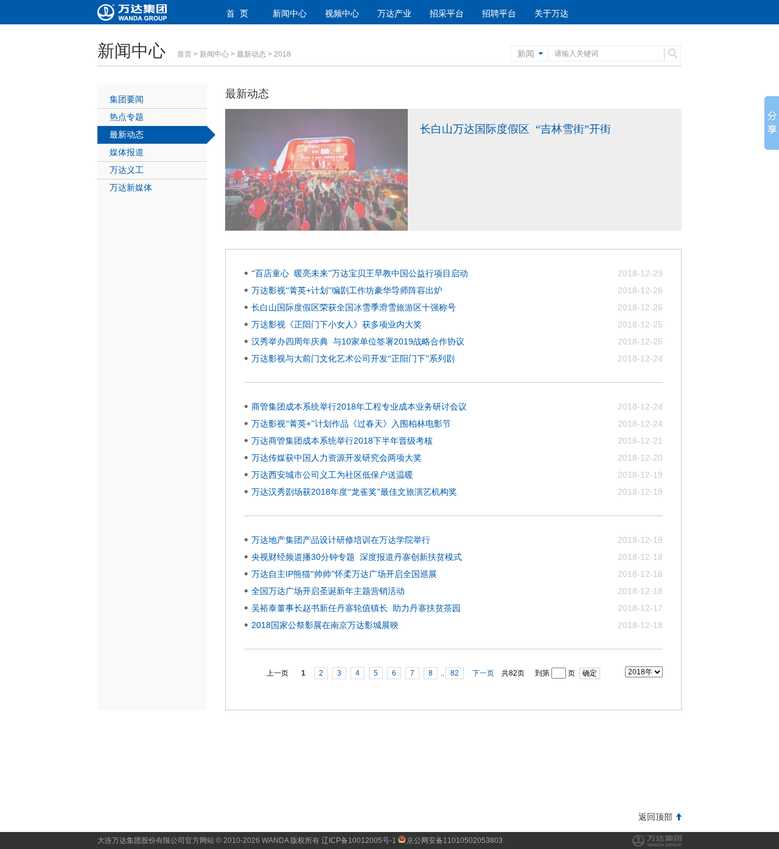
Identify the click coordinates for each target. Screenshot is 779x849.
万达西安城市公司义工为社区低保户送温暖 (332, 475)
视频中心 (342, 13)
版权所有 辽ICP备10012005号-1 (343, 840)
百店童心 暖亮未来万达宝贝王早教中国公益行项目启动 (359, 273)
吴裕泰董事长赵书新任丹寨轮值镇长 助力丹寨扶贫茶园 (356, 608)
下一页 (483, 673)
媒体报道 (127, 152)
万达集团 (657, 841)
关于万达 (551, 13)
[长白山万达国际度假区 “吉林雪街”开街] (316, 228)
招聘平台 (499, 13)
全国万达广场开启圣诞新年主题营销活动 (328, 591)
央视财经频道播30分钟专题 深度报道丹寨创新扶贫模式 (356, 557)
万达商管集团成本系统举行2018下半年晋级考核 (342, 440)
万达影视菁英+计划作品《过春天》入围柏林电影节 (351, 423)
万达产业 (394, 13)
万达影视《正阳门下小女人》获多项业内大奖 (336, 324)
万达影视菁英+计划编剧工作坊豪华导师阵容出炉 (346, 290)
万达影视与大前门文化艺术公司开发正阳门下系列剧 (353, 358)
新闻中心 (290, 13)
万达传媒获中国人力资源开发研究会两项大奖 (336, 458)
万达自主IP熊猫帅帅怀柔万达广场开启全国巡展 (344, 574)
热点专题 (127, 117)
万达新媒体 (131, 187)
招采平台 (447, 13)
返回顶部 (655, 817)
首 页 (237, 13)
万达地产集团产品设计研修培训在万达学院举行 (340, 540)
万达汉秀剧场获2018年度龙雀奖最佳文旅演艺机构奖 (354, 492)
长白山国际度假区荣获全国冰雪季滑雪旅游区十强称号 (353, 307)
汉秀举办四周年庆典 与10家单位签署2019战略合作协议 (357, 341)
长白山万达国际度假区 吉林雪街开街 (515, 129)
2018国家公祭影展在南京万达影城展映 (325, 625)
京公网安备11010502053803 (455, 840)
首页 (184, 54)
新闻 (525, 53)
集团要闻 (127, 99)
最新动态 (251, 54)
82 (454, 673)
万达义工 (127, 170)
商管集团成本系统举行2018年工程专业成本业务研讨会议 (359, 406)
